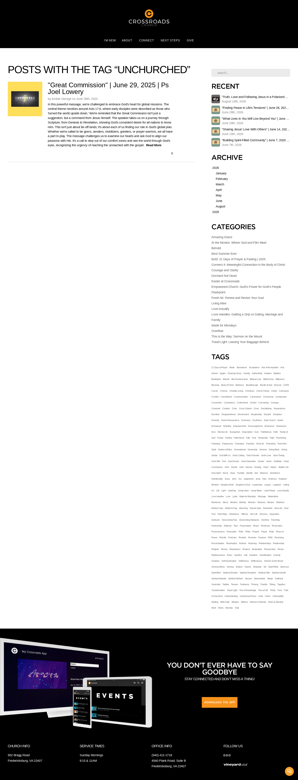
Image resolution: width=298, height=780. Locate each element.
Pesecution (232, 531)
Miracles (251, 502)
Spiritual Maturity (218, 578)
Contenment (242, 402)
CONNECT (147, 40)
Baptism (277, 373)
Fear (254, 438)
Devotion (215, 414)
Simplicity (257, 567)
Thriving (254, 584)
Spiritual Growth (279, 573)
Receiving (279, 537)
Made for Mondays (223, 325)
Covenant (215, 408)
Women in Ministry (258, 602)
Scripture (215, 561)
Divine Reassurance (230, 420)
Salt (245, 555)
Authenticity (257, 373)
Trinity (272, 590)
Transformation (218, 590)
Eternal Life (223, 432)
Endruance (269, 426)
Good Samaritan (248, 461)
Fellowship (263, 438)
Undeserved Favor (248, 596)
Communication (241, 397)
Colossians (284, 391)
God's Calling (238, 455)
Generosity (252, 449)
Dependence (279, 408)
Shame (248, 567)
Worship (229, 608)
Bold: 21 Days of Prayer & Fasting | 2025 (238, 259)
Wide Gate (225, 602)
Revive (281, 549)
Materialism (273, 496)
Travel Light (232, 590)
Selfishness (244, 561)
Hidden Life (283, 467)
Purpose (262, 537)
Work (213, 608)
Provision (252, 537)
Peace (256, 526)
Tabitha (225, 584)
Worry (220, 608)
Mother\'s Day (231, 508)
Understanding (231, 596)
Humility (240, 473)
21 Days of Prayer (219, 367)
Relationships (265, 543)
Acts (282, 367)
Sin (265, 567)
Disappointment (229, 414)
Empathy (227, 426)
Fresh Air (260, 444)
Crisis (234, 408)
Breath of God (266, 385)
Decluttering (266, 408)
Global (214, 455)
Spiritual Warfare (235, 578)
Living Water (256, 490)
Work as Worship (275, 602)
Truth (286, 590)
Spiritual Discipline (248, 573)
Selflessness (256, 561)
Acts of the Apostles (270, 367)
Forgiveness (227, 444)
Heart (265, 467)
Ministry (242, 502)
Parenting (275, 520)
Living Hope (243, 490)
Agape (223, 373)
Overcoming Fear (229, 520)
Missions (261, 502)
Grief (227, 467)
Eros (213, 432)
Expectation (247, 432)
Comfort (214, 397)
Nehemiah (267, 508)
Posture (255, 531)
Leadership (257, 485)
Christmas (249, 391)
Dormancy (245, 420)
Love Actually (220, 309)
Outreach (215, 520)
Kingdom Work (227, 485)
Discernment (243, 414)
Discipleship (256, 414)
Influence (264, 473)
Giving (284, 449)
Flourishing (281, 438)
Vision (267, 596)
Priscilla (222, 537)
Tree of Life (263, 590)
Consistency (229, 402)
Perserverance (218, 531)
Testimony (244, 584)
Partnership (216, 526)
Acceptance (254, 367)
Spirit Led (284, 567)
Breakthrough (252, 385)
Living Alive (218, 303)
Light (223, 490)
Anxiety (247, 373)
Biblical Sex (268, 379)
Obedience (234, 514)
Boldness (240, 385)
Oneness (264, 514)
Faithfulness (266, 432)
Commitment (226, 397)
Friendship (271, 444)
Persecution (277, 526)
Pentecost (265, 526)
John (234, 479)
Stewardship (259, 578)
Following (215, 444)
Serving (230, 567)
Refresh (242, 543)
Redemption (231, 543)
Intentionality (217, 479)
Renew (224, 549)
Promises (232, 537)
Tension (234, 584)
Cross (256, 408)
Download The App (219, 702)
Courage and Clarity (224, 270)
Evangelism (235, 432)
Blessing (215, 385)
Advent (214, 373)
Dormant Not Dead (223, 275)
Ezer (257, 432)
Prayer (264, 531)
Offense (244, 514)
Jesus (227, 479)
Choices (223, 391)
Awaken (267, 373)
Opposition (274, 514)
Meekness (216, 502)
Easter (280, 420)
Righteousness (218, 555)
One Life (253, 514)
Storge (270, 578)
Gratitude (278, 461)
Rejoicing (252, 543)
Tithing (272, 584)
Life (218, 490)
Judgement (249, 479)
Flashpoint (218, 292)
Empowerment (239, 426)
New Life (278, 508)
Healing (257, 467)
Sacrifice (238, 555)
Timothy (263, 584)
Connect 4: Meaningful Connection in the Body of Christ (248, 264)
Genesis (263, 449)
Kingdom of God (243, 485)
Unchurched (216, 596)
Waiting (214, 602)
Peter (241, 531)
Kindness (272, 479)
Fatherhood (239, 438)
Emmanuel (216, 426)
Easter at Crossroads (225, 281)
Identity (249, 473)
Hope (232, 473)
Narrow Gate (255, 508)
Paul (236, 526)
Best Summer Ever (224, 253)
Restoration (257, 549)
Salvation (253, 555)
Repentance (235, 549)
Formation (239, 444)
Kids (264, 479)
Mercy (225, 502)
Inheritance (275, 473)
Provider (242, 537)
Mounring (243, 508)
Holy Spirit (215, 473)
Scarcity (276, 555)
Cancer (214, 391)
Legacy (267, 485)
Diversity (215, 420)
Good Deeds (233, 461)
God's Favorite (252, 455)
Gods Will (215, 461)
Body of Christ (227, 385)
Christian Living (236, 391)
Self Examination (228, 561)
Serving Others (218, 567)
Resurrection (270, 549)
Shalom (239, 567)
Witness (244, 602)
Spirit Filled (273, 567)
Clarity (274, 391)
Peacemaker (245, 526)
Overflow (217, 331)
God (224, 461)
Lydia (234, 496)
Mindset (233, 502)
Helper (273, 467)
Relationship (278, 543)
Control (253, 402)
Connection (216, 402)
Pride (271, 531)
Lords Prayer (269, 490)
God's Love (266, 455)
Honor (225, 473)
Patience (228, 526)
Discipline (277, 414)
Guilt (241, 467)
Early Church (269, 420)
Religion (215, 549)
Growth (234, 467)
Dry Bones (257, 420)
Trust (279, 590)
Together (281, 584)
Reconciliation (217, 543)
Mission (270, 502)
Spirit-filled (216, 573)
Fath (248, 438)
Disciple (267, 414)
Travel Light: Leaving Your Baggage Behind (240, 342)
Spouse (248, 578)
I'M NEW (110, 40)
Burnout (277, 385)
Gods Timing (278, 455)
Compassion (281, 397)
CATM (286, 385)
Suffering (279, 578)
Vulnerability (278, 596)
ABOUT (127, 40)
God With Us (224, 455)
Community (268, 397)
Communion (255, 397)
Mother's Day (217, 508)
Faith (276, 432)
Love (228, 496)
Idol (256, 473)
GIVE (190, 40)
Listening (232, 490)
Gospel (261, 461)
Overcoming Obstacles (249, 520)
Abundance (242, 367)
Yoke (237, 608)
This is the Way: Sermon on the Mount (236, 336)
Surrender (215, 584)
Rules (229, 555)
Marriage (262, 496)
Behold (216, 248)
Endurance (281, 426)
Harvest (248, 467)
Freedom (250, 444)
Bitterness (280, 379)
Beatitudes (216, 379)
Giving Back (274, 449)
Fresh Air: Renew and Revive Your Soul (237, 298)
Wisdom (235, 602)
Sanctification (265, 555)
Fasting (228, 438)
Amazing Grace (221, 237)
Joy (239, 479)
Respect (246, 549)
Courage (275, 402)
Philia (247, 531)
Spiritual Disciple (230, 573)
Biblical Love (255, 379)
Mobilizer (280, 502)
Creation (226, 408)
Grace (269, 461)
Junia (258, 479)
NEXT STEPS (171, 40)
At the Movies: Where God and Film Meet (238, 242)
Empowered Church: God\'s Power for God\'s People (246, 287)
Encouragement (255, 426)
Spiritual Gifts (264, 573)
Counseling (263, 402)
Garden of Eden (225, 449)
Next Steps (222, 514)
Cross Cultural (245, 408)
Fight (272, 438)
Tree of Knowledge (247, 590)
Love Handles (217, 496)
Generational (240, 449)
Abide (232, 367)
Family (220, 438)
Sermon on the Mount (273, 561)
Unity (260, 596)
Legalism (277, 485)
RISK (270, 537)
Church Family (262, 391)
